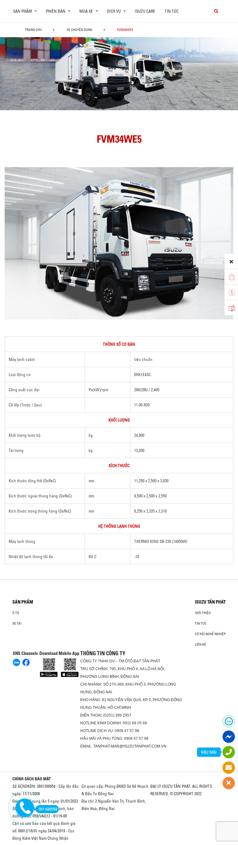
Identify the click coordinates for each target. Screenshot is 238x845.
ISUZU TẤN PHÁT (210, 602)
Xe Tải (16, 623)
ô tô (15, 613)
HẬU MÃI (209, 752)
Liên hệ (200, 644)
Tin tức (171, 11)
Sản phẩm (22, 602)
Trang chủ (33, 30)
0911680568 (48, 809)
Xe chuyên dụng (79, 30)
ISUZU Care (145, 11)
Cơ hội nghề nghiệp (210, 634)
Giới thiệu (203, 613)
